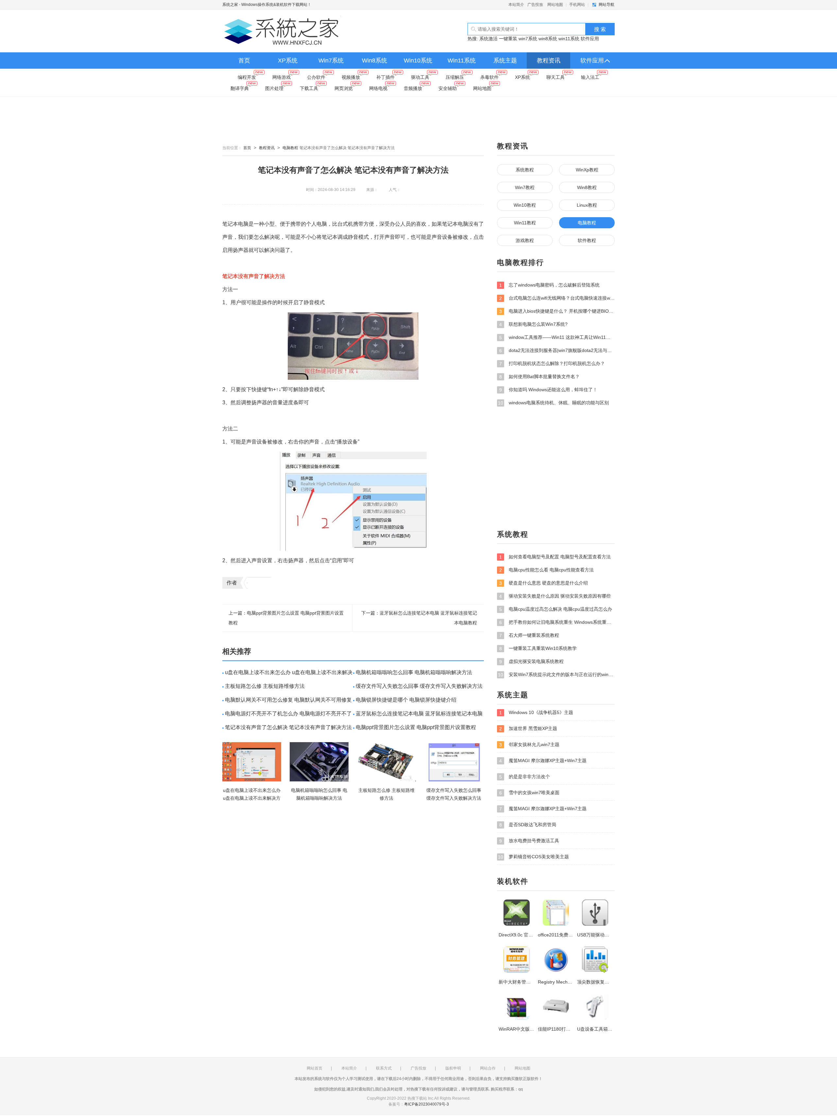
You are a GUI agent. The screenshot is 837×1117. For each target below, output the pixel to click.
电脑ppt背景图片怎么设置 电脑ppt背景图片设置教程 (416, 727)
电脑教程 (290, 148)
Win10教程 (525, 205)
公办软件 (316, 77)
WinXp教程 (587, 169)
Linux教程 (587, 205)
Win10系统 (418, 60)
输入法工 (590, 77)
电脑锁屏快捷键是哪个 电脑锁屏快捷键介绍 (406, 700)
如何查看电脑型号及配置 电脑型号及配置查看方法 (555, 557)
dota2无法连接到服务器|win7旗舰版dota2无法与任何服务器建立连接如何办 (557, 350)
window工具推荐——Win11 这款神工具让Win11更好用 (557, 337)
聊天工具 (555, 77)
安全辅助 (447, 88)
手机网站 (577, 4)
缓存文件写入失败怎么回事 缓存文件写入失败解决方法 (419, 686)
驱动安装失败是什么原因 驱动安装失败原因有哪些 (555, 596)
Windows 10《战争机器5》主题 (536, 712)
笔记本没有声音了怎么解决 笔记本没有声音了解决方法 (288, 727)
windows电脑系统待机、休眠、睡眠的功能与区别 (553, 403)
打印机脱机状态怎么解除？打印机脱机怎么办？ (552, 363)
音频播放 (413, 88)
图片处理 (274, 88)
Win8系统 (374, 60)
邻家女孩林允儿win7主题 (529, 744)
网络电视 (378, 88)
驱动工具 (420, 77)
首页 (244, 60)
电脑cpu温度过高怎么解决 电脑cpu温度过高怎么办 (555, 609)
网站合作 (488, 1068)
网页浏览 (343, 88)
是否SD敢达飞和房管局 (527, 825)
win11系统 (568, 38)
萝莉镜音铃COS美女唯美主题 (533, 857)
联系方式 (384, 1068)
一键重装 (508, 38)
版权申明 (453, 1068)
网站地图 (555, 4)
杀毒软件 (489, 77)
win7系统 (528, 38)
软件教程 (587, 240)
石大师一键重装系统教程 (529, 635)
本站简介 (516, 4)
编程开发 (247, 77)
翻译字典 (240, 88)
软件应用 (590, 38)
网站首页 (314, 1068)
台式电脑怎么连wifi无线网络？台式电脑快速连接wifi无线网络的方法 (557, 298)
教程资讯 (548, 60)
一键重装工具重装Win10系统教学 (538, 648)
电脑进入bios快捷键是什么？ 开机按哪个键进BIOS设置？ (557, 311)
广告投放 (535, 4)
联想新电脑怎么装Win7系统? (533, 324)
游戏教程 (525, 240)
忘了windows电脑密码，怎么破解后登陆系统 (549, 285)
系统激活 (488, 38)
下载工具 (309, 88)
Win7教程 (525, 187)
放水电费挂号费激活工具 (529, 841)
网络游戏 (281, 77)
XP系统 (288, 60)
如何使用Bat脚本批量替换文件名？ (539, 376)
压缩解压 (455, 77)
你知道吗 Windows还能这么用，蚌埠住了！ (548, 390)
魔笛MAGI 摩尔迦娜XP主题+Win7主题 (543, 760)
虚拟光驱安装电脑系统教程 (531, 661)
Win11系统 (462, 60)
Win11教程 (525, 222)
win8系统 (547, 38)
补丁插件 (385, 77)
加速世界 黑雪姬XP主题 (528, 728)
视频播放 (351, 77)
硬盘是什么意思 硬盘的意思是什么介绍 (543, 583)
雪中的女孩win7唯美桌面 (529, 792)
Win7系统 (331, 60)
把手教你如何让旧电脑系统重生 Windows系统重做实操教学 (557, 622)
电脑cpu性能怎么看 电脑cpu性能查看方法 (546, 570)
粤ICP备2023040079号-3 (426, 1104)
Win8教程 (587, 187)
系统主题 (505, 60)
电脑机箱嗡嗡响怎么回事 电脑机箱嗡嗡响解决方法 (414, 672)
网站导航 (606, 4)
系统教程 (525, 169)
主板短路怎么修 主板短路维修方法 (265, 686)
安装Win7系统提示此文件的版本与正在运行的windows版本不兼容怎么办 (556, 674)
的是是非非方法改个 (524, 776)
